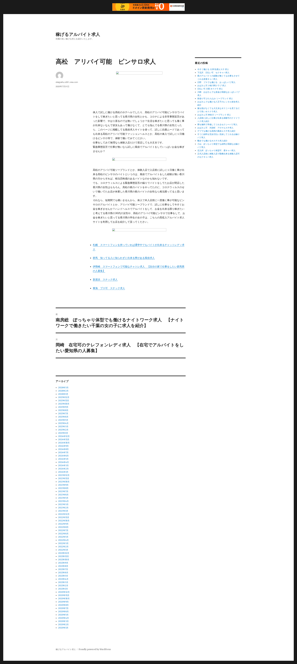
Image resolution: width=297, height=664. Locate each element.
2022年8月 (63, 527)
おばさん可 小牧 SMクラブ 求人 (211, 85)
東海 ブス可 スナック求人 (109, 288)
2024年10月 (64, 442)
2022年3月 (63, 543)
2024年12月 (64, 436)
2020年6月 (63, 611)
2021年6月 (63, 572)
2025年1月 (63, 433)
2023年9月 (63, 485)
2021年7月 (63, 569)
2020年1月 (63, 627)
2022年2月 (63, 546)
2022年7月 (63, 530)
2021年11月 (63, 556)
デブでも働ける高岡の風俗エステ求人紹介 (216, 131)
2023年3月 (63, 504)
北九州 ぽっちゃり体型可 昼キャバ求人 (216, 150)
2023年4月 (63, 501)
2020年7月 (63, 608)
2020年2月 (63, 624)
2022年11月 (63, 517)
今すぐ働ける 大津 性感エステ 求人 (213, 69)
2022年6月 (63, 533)
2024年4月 (63, 462)
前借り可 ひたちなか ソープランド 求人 (215, 98)
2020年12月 (64, 592)
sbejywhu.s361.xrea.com (67, 82)
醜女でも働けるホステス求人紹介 (212, 140)
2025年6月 (63, 416)
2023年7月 (63, 491)
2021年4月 (63, 579)
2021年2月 (63, 585)
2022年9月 (63, 524)
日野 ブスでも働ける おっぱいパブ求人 (216, 82)
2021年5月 (63, 576)
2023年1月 (63, 511)
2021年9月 (63, 563)
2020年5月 (63, 614)
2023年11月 (63, 478)
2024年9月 (63, 446)
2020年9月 (63, 601)
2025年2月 (63, 429)
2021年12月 (63, 553)
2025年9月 (63, 407)
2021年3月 (63, 582)
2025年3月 (63, 426)
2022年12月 (63, 514)
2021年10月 (63, 559)
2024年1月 (63, 472)
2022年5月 (63, 537)
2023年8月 (63, 488)
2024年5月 (63, 459)
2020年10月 (64, 598)
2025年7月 (63, 413)
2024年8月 (63, 449)
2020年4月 (63, 618)
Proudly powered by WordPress (95, 649)
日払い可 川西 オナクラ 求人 (210, 88)
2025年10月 (63, 403)
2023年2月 (63, 507)
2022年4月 (63, 540)
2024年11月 (63, 439)
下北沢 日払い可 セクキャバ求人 (213, 72)
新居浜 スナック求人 (105, 279)
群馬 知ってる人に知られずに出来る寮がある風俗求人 (124, 257)
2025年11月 (63, 400)
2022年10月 (63, 520)
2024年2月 (63, 468)
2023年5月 (63, 498)
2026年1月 (63, 394)
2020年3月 (63, 621)
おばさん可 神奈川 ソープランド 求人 (214, 114)
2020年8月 (63, 605)
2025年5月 (63, 420)
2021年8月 (63, 566)
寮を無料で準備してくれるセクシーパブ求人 (217, 124)
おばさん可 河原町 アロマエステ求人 (215, 127)
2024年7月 (63, 452)
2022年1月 (63, 550)
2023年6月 (63, 494)
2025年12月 (63, 397)
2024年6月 (63, 455)
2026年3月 (63, 387)
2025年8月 (63, 410)
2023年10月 (63, 481)
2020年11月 (63, 595)
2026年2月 (63, 390)
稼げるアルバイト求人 (78, 34)
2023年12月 (63, 475)
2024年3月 (63, 465)
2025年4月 (63, 423)
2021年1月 (63, 588)
